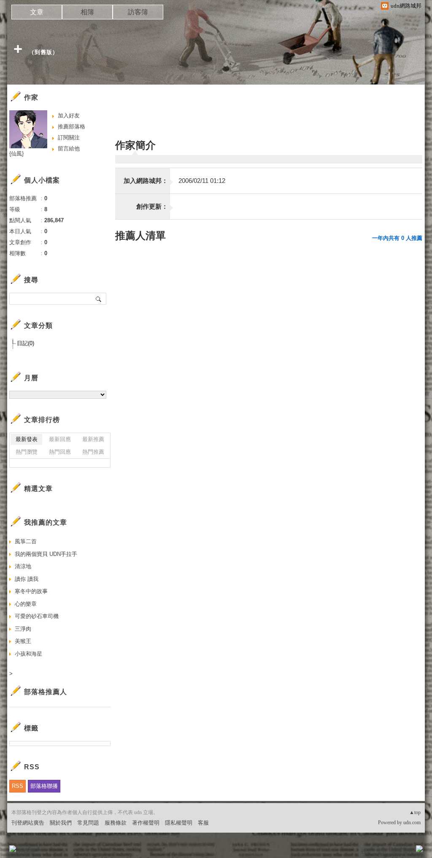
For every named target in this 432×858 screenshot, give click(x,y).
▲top (415, 812)
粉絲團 (26, 851)
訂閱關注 (69, 137)
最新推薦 (93, 439)
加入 (381, 851)
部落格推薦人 (45, 691)
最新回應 (60, 439)
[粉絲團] (12, 848)
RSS (17, 786)
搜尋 (99, 299)
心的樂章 (26, 604)
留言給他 (69, 148)
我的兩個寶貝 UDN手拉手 (46, 554)
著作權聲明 (145, 823)
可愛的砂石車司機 (37, 616)
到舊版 (43, 52)
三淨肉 (23, 629)
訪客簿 (138, 12)
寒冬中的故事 (31, 591)
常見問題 (88, 823)
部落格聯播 (44, 786)
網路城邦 (402, 851)
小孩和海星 (28, 654)
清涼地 (23, 566)
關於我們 (61, 823)
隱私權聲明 (178, 823)
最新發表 (27, 439)
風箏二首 (26, 541)
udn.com (412, 822)
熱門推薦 (93, 452)
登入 (366, 851)
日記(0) (25, 343)
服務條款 (116, 823)
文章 (36, 12)
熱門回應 (60, 452)
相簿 (87, 12)
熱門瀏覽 (27, 452)
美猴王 (23, 641)
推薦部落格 (71, 126)
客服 (203, 823)
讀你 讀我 (26, 579)
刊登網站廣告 (27, 823)
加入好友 (69, 115)
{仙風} (16, 153)
